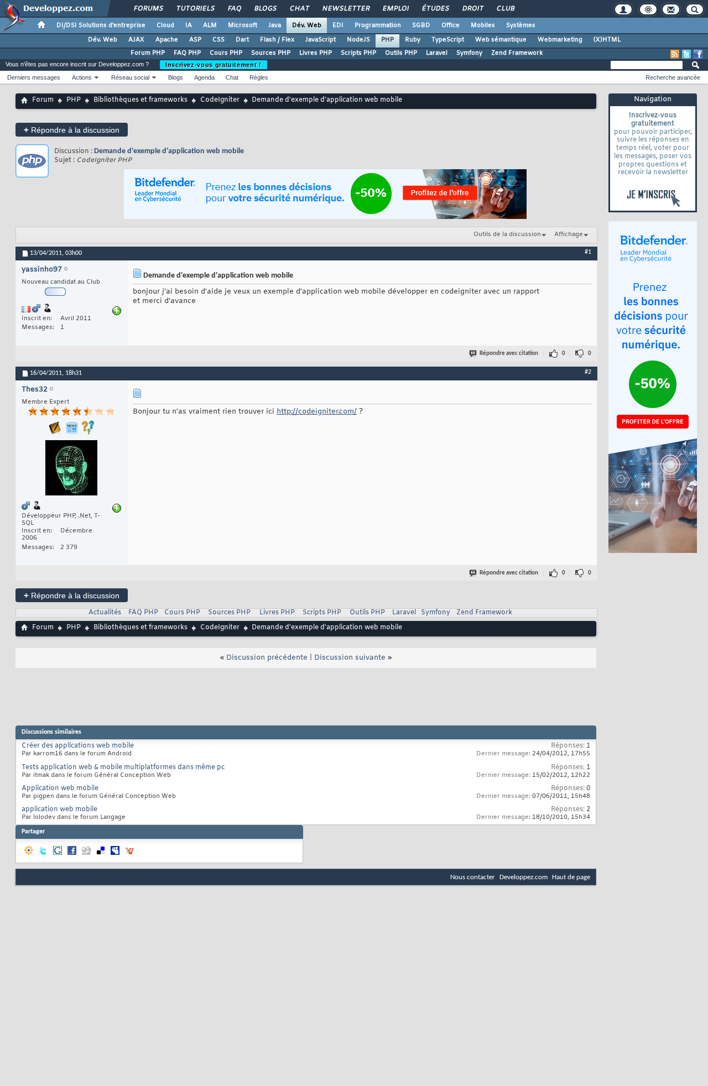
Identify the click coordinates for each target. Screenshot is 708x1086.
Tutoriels (195, 8)
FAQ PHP (187, 53)
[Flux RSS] (674, 54)
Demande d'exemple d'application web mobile (169, 151)
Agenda (204, 77)
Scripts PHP (358, 53)
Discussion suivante (350, 657)
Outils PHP (401, 53)
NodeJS (358, 40)
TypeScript (447, 40)
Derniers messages (33, 77)
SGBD (421, 25)
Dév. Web (306, 25)
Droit (472, 8)
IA (188, 25)
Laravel (436, 53)
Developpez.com (523, 877)
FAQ (234, 8)
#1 (588, 252)
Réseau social (130, 77)
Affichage (568, 234)
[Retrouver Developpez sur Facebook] (698, 54)
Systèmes (520, 25)
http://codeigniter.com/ (317, 411)
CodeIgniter (220, 100)
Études (435, 8)
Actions (82, 77)
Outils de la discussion (507, 234)
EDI (337, 25)
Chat (299, 8)
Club (505, 8)
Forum (43, 100)
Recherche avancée (672, 77)
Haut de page (571, 877)
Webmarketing (560, 40)
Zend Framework (517, 53)
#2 (588, 372)
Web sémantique (501, 40)
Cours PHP (226, 53)
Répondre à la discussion (71, 129)
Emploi (395, 8)
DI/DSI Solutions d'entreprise (100, 25)
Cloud (165, 25)
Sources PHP (270, 53)
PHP (387, 40)
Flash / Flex (277, 40)
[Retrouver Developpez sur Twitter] (686, 54)
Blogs (265, 8)
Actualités (104, 612)
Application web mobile (60, 788)
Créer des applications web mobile (78, 746)
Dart (242, 40)
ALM (210, 25)
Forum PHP (148, 53)
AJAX (136, 40)
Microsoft (242, 25)
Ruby (412, 40)
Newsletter (345, 8)
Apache (166, 40)
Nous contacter (472, 877)
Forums (148, 8)
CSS (218, 40)
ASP (195, 40)
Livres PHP (315, 53)
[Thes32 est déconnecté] (71, 469)
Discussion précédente (267, 657)
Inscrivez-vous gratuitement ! (213, 64)
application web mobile (59, 809)
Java (274, 25)
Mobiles (483, 25)
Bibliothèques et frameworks (140, 100)
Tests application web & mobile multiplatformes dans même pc (123, 767)
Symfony (469, 53)
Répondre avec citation (509, 354)
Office (450, 25)
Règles (258, 77)
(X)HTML (607, 40)
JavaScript (320, 40)
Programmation (378, 25)
